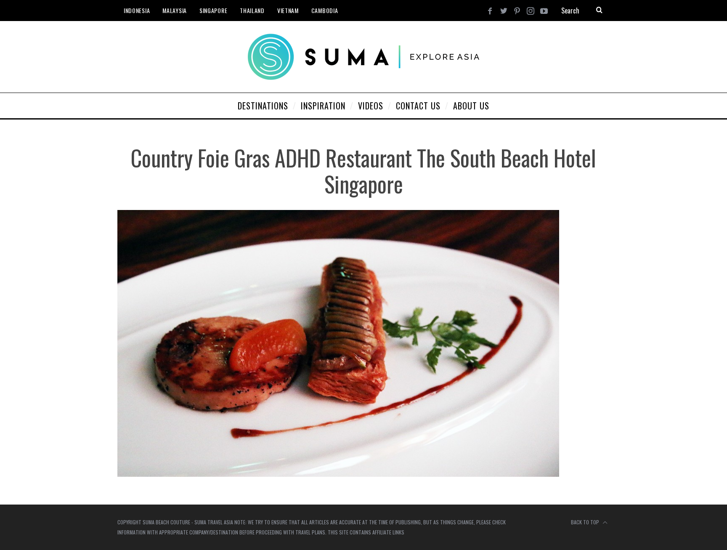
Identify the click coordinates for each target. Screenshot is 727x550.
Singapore (213, 10)
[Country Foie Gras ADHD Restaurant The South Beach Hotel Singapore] (338, 474)
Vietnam (288, 10)
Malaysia (174, 10)
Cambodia (324, 10)
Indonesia (137, 10)
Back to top (585, 522)
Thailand (252, 10)
